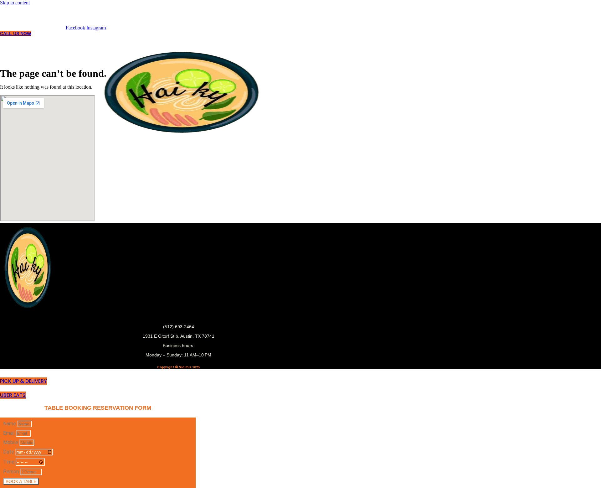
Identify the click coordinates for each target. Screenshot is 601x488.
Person (11, 472)
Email (9, 433)
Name (10, 424)
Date (9, 452)
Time (9, 462)
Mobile (11, 442)
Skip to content (15, 2)
